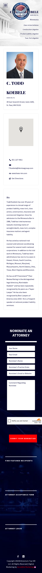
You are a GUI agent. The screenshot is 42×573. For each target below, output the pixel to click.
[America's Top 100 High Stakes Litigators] (21, 11)
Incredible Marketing (25, 567)
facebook (18, 557)
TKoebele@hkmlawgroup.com (21, 168)
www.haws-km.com (19, 173)
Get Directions (17, 178)
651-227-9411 (17, 160)
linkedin (23, 557)
